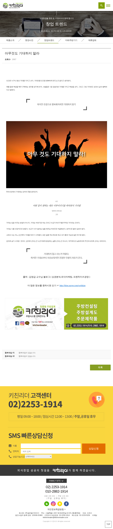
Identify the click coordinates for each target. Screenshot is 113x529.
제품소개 (10, 40)
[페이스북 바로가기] (59, 504)
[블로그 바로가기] (46, 504)
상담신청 (94, 448)
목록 (100, 367)
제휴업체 (92, 40)
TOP (108, 524)
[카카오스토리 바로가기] (66, 504)
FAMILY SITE (56, 481)
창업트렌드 (49, 40)
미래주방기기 (71, 40)
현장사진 (29, 40)
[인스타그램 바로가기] (53, 504)
